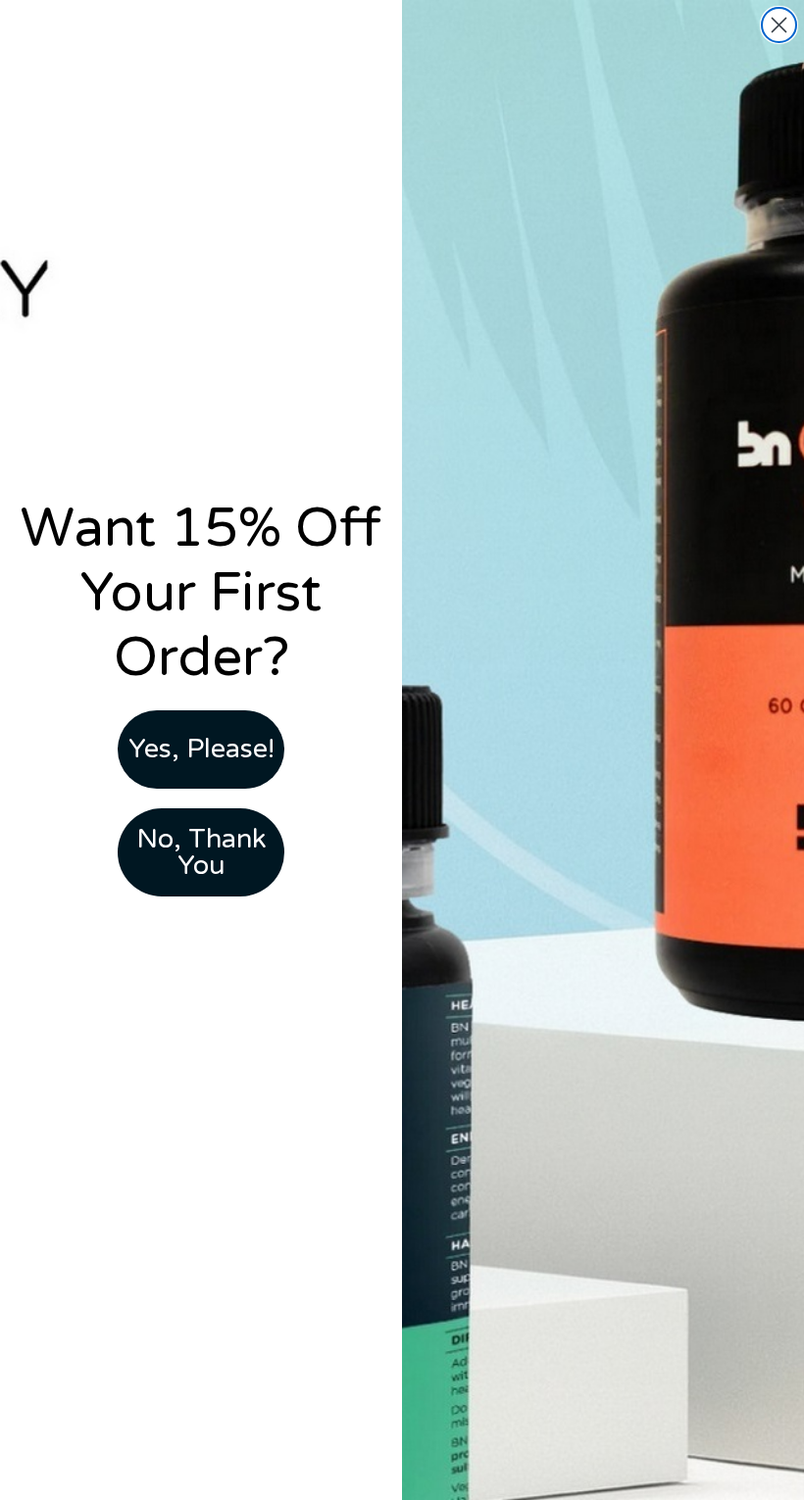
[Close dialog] (779, 25)
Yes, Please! (201, 749)
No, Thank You (201, 852)
